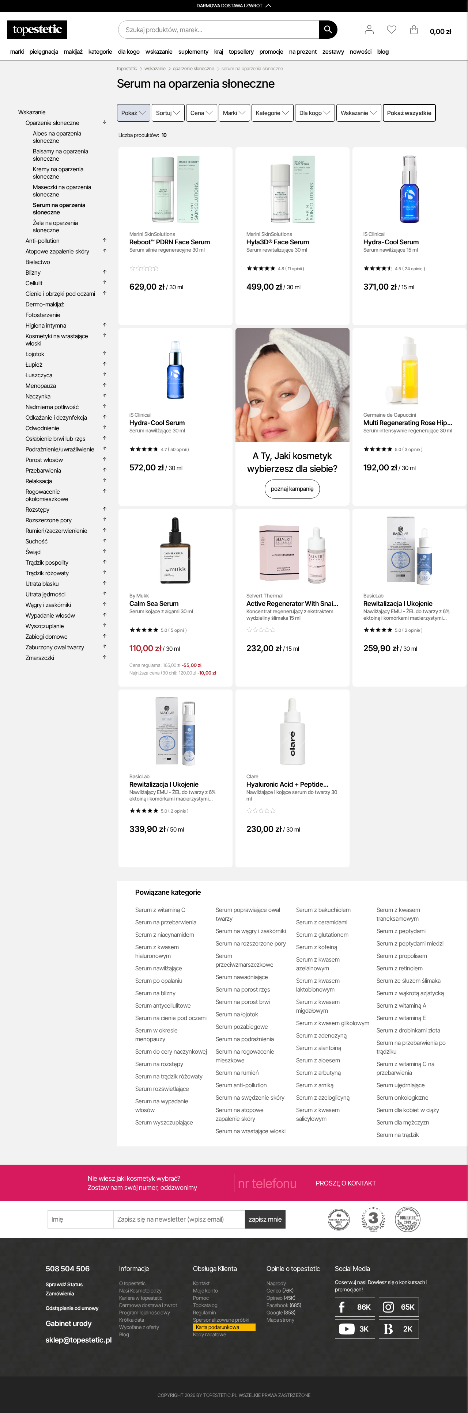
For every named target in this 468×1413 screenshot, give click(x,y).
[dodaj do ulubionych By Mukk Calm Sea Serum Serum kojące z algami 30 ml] (222, 519)
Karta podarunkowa (217, 1327)
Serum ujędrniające (401, 1085)
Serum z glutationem (322, 934)
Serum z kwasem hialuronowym (157, 951)
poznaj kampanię (292, 488)
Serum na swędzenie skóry (250, 1097)
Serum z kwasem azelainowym (318, 964)
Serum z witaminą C (160, 909)
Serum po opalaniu (158, 980)
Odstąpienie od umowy (72, 1308)
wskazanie (159, 51)
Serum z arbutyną (318, 1072)
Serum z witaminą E (401, 1017)
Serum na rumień (237, 1072)
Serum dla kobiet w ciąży (408, 1110)
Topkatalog (205, 1305)
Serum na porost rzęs (243, 989)
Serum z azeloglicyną (323, 1097)
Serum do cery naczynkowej (171, 1051)
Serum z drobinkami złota (408, 1030)
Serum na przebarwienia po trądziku (411, 1047)
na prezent (303, 51)
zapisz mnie (265, 1219)
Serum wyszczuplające (164, 1122)
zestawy (333, 51)
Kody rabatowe (209, 1334)
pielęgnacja (44, 51)
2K (407, 1329)
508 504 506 (68, 1268)
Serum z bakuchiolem (323, 909)
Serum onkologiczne (403, 1097)
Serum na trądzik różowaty (169, 1076)
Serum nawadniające (242, 977)
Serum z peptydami (401, 931)
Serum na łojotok (237, 1014)
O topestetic (132, 1283)
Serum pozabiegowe (242, 1026)
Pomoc (201, 1298)
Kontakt (201, 1283)
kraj (218, 51)
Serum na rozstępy (159, 1064)
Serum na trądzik (398, 1134)
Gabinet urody (69, 1323)
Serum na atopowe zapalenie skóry (240, 1114)
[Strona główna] (37, 29)
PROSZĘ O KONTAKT (346, 1183)
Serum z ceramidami (321, 922)
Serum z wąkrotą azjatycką (410, 993)
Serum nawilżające (158, 968)
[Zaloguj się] (373, 29)
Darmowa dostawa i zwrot (148, 1305)
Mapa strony (280, 1320)
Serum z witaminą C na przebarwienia (405, 1068)
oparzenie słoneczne (193, 68)
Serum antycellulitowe (163, 1005)
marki (17, 51)
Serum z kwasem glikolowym (332, 1023)
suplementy (193, 51)
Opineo (281, 1298)
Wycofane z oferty (139, 1327)
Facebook (284, 1305)
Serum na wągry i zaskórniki (251, 931)
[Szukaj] (328, 29)
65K (408, 1307)
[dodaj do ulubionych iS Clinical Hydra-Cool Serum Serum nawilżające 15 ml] (456, 157)
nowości (360, 51)
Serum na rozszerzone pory (251, 943)
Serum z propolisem (402, 955)
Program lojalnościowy (144, 1312)
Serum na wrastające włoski (251, 1131)
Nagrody (276, 1283)
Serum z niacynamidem (164, 934)
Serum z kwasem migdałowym (318, 1006)
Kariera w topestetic (140, 1298)
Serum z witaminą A (401, 1005)
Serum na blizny (155, 993)
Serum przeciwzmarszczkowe (244, 960)
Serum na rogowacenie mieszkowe (245, 1056)
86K (364, 1307)
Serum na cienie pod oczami (171, 1017)
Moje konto (205, 1290)
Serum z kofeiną (316, 947)
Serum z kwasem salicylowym (318, 1114)
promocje (271, 51)
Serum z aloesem (318, 1060)
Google (281, 1312)
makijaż (73, 51)
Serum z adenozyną (321, 1035)
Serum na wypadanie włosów (161, 1105)
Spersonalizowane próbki (221, 1320)
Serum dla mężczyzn (403, 1122)
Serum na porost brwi (243, 1001)
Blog (124, 1334)
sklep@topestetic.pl (77, 1340)
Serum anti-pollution (241, 1085)
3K (364, 1329)
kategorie (100, 51)
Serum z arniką (314, 1085)
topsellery (241, 51)
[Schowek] (395, 29)
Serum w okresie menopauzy (156, 1035)
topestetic (127, 68)
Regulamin (204, 1312)
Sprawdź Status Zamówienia (64, 1288)
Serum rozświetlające (162, 1088)
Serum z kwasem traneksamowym (398, 914)
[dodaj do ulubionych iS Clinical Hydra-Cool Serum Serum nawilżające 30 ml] (222, 338)
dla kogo (129, 51)
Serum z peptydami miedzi (410, 943)
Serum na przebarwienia (165, 922)
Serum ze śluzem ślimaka (409, 980)
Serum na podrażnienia (245, 1039)
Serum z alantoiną (318, 1047)
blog (383, 51)
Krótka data (131, 1320)
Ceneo (280, 1290)
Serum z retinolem (400, 968)
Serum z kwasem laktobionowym (318, 985)
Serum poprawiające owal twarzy (248, 914)
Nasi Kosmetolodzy (140, 1290)
